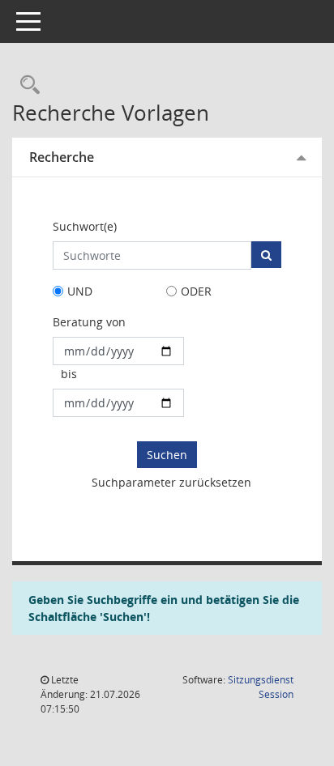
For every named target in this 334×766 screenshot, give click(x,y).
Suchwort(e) (85, 226)
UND (79, 291)
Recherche (61, 157)
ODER (196, 291)
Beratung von (89, 322)
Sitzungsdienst (260, 687)
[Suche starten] (266, 254)
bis (69, 373)
